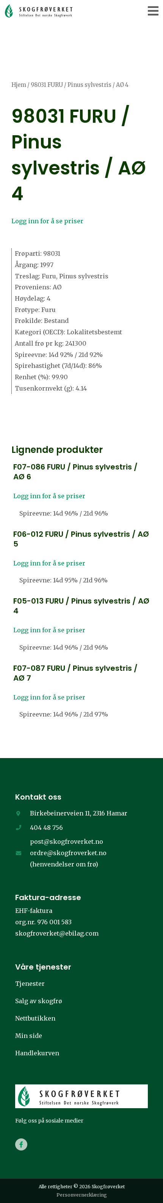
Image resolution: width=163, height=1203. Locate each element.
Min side (28, 1035)
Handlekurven (37, 1053)
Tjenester (30, 983)
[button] (153, 10)
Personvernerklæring (81, 1195)
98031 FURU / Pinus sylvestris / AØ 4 (78, 155)
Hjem (18, 85)
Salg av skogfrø (38, 1001)
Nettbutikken (35, 1018)
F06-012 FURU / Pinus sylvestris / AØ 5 (81, 539)
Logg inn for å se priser (47, 221)
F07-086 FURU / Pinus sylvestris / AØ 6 (75, 472)
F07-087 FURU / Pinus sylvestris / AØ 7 (75, 673)
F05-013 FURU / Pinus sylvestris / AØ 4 (81, 606)
